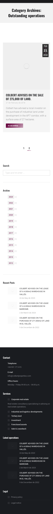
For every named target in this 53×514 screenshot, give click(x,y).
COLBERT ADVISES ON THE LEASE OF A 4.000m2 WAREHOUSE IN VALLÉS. (33, 291)
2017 (11, 233)
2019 (11, 221)
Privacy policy (16, 497)
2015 (11, 245)
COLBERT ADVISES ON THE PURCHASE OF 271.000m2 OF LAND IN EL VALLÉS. (34, 321)
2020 (11, 215)
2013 (11, 257)
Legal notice (16, 503)
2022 (11, 203)
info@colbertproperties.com (19, 376)
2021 (11, 209)
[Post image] (12, 290)
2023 (11, 197)
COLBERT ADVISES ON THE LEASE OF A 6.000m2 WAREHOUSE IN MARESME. (33, 306)
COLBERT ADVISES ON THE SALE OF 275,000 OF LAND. (24, 97)
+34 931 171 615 (14, 367)
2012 (11, 263)
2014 (11, 251)
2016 (11, 239)
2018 (11, 227)
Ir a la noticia (13, 126)
